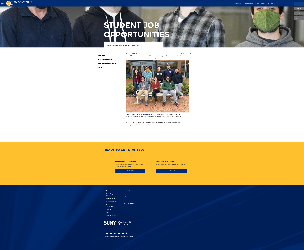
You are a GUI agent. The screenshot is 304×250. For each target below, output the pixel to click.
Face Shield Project (105, 60)
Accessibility (127, 191)
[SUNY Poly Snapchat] (126, 232)
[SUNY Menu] (2, 3)
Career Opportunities (110, 205)
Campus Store (128, 194)
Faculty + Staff (265, 3)
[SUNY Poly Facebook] (106, 232)
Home (109, 45)
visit (298, 13)
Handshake (148, 125)
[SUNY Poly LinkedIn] (122, 232)
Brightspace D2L (110, 198)
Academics (115, 45)
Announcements (110, 191)
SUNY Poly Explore (129, 203)
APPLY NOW (172, 170)
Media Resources (111, 215)
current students (248, 3)
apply (299, 8)
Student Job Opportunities (107, 64)
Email (107, 212)
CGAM (120, 45)
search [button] (298, 4)
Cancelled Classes (111, 201)
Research (273, 3)
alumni (257, 3)
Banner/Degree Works (110, 194)
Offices (126, 197)
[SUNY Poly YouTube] (118, 232)
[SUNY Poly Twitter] (110, 232)
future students (237, 3)
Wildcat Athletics (128, 200)
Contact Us (102, 68)
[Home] (19, 3)
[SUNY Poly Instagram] (114, 232)
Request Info (298, 18)
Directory (108, 209)
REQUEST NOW (130, 170)
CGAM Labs (102, 56)
